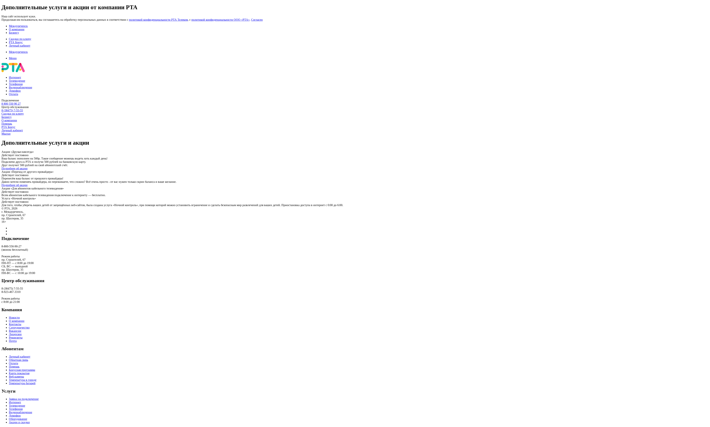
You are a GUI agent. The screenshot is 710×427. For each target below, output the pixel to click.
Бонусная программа (22, 369)
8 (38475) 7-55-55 (12, 110)
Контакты (15, 324)
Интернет (15, 77)
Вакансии (15, 330)
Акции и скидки (19, 422)
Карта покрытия (19, 373)
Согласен (257, 19)
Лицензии (15, 334)
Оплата (13, 94)
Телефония (16, 84)
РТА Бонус (16, 42)
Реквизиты (16, 337)
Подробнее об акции (14, 168)
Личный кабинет (19, 45)
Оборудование (18, 419)
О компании (16, 29)
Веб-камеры (16, 376)
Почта (13, 340)
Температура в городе (22, 379)
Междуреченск (18, 26)
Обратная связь (18, 360)
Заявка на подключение (24, 399)
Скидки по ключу (20, 39)
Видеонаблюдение (20, 87)
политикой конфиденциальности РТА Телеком (158, 19)
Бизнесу (14, 32)
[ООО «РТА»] (13, 71)
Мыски (6, 133)
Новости (14, 317)
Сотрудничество (19, 327)
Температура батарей (22, 383)
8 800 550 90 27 (11, 103)
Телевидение (17, 80)
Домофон (15, 90)
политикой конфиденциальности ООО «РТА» (220, 19)
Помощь (6, 123)
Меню (13, 58)
